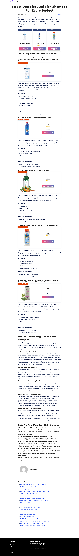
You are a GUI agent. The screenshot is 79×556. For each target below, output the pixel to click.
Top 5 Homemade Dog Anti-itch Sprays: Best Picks (32, 525)
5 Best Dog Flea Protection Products (29, 512)
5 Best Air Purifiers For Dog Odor (28, 493)
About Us (12, 543)
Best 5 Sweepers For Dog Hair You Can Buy (31, 507)
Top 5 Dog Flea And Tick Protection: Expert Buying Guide (34, 491)
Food (36, 1)
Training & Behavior (29, 1)
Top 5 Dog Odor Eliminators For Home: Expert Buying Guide (35, 496)
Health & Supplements (50, 1)
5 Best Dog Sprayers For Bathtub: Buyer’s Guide (32, 489)
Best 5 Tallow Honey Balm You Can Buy (30, 505)
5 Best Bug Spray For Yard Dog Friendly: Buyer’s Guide (34, 500)
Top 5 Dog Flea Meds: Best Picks (28, 486)
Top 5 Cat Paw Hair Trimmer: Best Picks (30, 518)
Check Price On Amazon (25, 49)
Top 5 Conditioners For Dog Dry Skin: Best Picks (32, 498)
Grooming (41, 1)
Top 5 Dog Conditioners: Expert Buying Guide (31, 523)
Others (66, 1)
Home (21, 1)
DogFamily (12, 541)
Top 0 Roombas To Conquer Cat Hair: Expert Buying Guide (35, 521)
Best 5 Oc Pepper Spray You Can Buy (29, 516)
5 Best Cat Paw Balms (25, 502)
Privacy (11, 546)
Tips (58, 1)
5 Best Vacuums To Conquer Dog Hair (29, 509)
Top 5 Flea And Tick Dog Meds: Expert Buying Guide (33, 484)
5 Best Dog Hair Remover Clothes (28, 514)
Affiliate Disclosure (13, 544)
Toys (62, 1)
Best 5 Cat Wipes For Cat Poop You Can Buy (31, 528)
